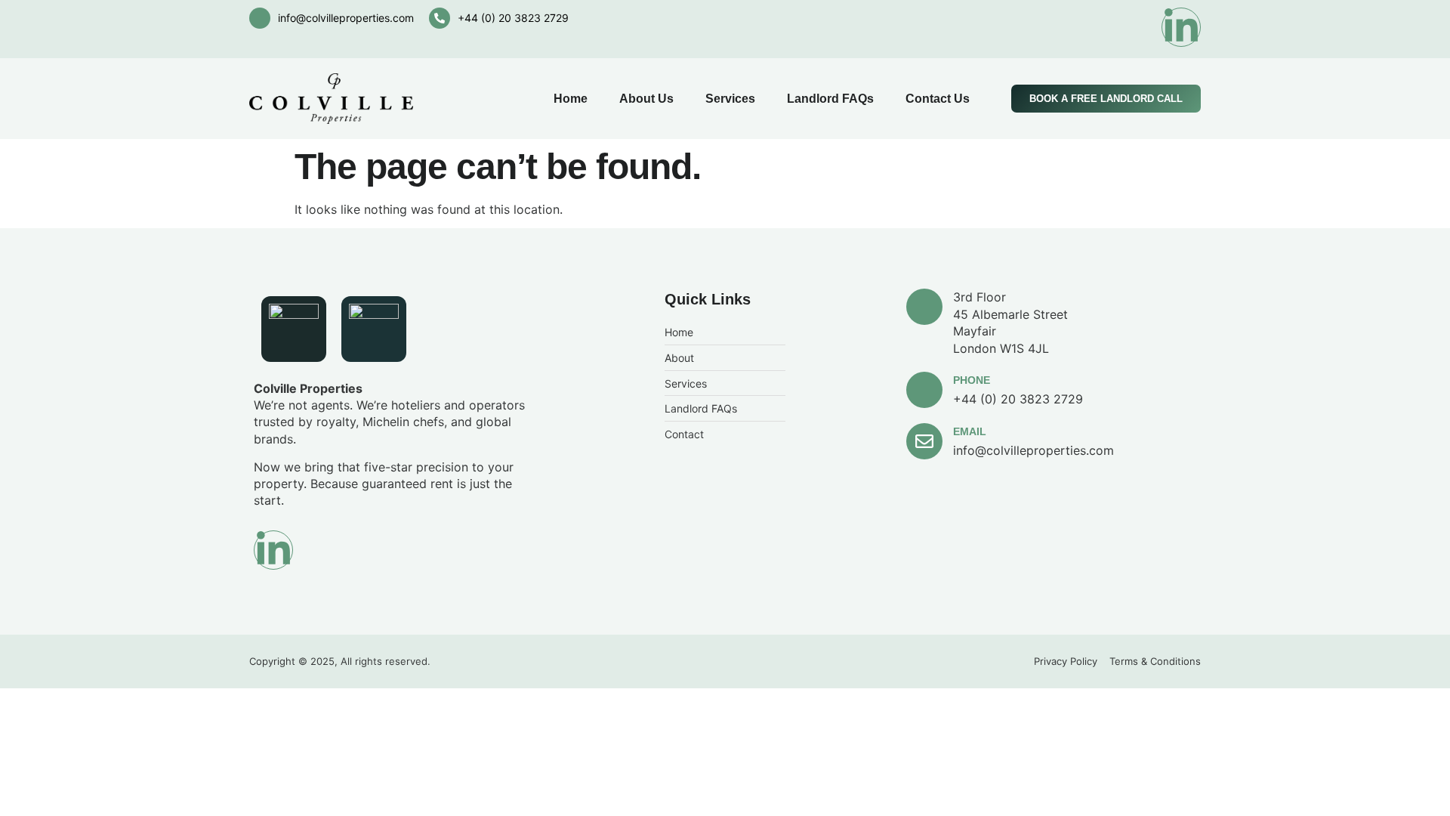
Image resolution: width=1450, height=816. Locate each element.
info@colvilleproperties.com (346, 17)
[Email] (924, 441)
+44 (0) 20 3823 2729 (513, 17)
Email (969, 431)
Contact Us (937, 98)
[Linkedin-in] (1181, 27)
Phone (971, 380)
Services (730, 98)
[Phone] (924, 390)
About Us (646, 98)
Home (571, 98)
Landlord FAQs (830, 98)
